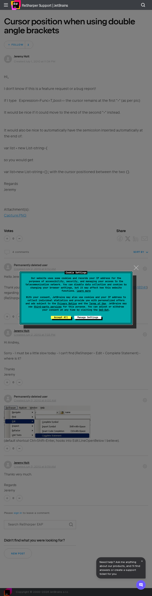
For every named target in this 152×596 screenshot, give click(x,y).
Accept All (61, 317)
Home (16, 5)
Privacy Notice (67, 303)
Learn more (84, 290)
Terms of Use (97, 303)
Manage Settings (87, 317)
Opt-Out (104, 309)
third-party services (48, 306)
